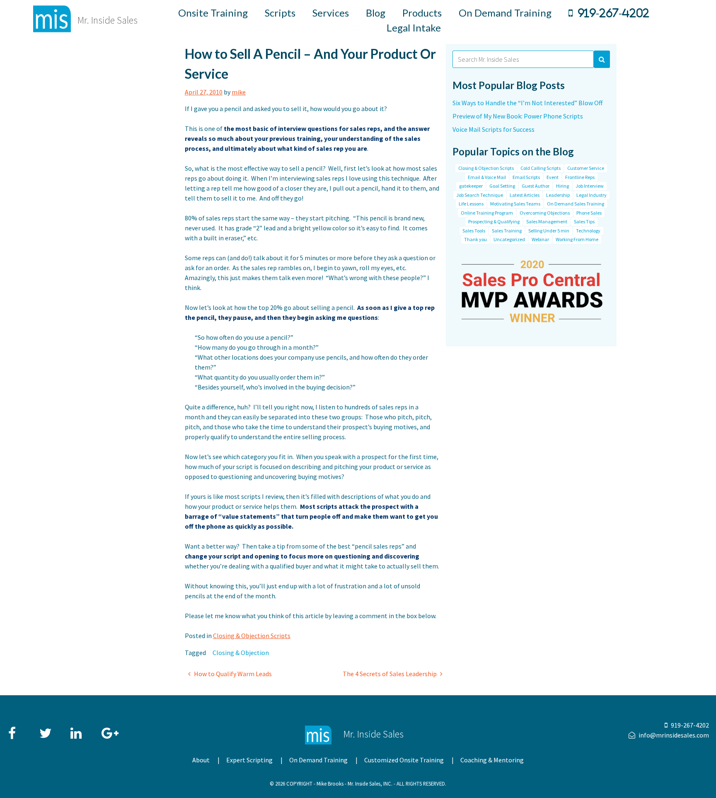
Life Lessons (471, 204)
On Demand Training (505, 13)
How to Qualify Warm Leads (233, 674)
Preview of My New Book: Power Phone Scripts (517, 116)
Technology (588, 230)
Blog (375, 13)
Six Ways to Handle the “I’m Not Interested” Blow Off (527, 103)
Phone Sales (589, 213)
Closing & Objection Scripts (251, 635)
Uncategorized (509, 239)
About (201, 760)
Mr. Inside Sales (107, 20)
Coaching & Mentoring (492, 760)
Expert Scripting (249, 760)
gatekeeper (471, 186)
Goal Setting (502, 186)
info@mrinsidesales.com (674, 735)
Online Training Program (487, 213)
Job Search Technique (479, 195)
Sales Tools (473, 230)
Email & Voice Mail (487, 177)
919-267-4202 (613, 13)
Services (330, 13)
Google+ (108, 729)
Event (553, 177)
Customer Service (585, 168)
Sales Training (507, 230)
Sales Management (546, 221)
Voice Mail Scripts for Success (493, 129)
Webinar (540, 239)
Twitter (46, 729)
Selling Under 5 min (548, 230)
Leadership (558, 195)
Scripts (280, 13)
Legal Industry (591, 195)
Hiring (562, 186)
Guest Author (535, 186)
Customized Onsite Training (404, 760)
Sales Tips (584, 221)
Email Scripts (526, 177)
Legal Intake (414, 28)
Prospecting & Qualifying (494, 221)
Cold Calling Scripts (540, 168)
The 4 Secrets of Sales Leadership (390, 674)
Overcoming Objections (545, 213)
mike (239, 92)
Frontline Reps (580, 177)
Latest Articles (524, 195)
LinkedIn (77, 729)
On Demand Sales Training (575, 204)
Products (422, 13)
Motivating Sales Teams (515, 204)
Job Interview (590, 186)
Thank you (475, 239)
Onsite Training (213, 13)
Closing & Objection (241, 652)
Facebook (15, 729)
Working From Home (577, 239)
